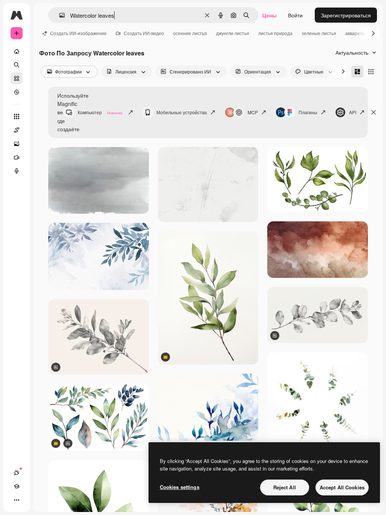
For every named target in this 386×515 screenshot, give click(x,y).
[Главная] (17, 51)
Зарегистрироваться (346, 15)
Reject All (284, 487)
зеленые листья (319, 33)
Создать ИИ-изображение (78, 33)
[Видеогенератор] (17, 157)
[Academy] (17, 486)
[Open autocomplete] (59, 15)
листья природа (275, 33)
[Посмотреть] (17, 92)
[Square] (371, 72)
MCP (253, 112)
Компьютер (100, 112)
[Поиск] (17, 65)
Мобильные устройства (181, 112)
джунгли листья (232, 33)
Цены (269, 15)
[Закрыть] (374, 112)
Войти (295, 15)
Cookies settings (179, 486)
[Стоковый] (17, 78)
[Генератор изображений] (17, 144)
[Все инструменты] (17, 116)
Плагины (308, 112)
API (352, 112)
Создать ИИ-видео (144, 33)
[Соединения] (17, 473)
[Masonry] (357, 72)
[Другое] (17, 500)
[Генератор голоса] (17, 171)
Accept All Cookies (342, 487)
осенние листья (190, 33)
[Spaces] (17, 130)
